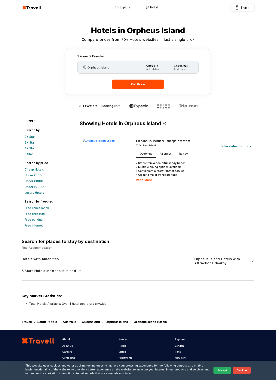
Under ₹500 (33, 175)
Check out (181, 65)
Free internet (34, 225)
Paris (178, 351)
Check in (152, 65)
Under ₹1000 (34, 181)
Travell (27, 322)
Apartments (125, 357)
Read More (144, 180)
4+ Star (30, 148)
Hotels (122, 345)
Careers (67, 351)
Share (164, 123)
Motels (122, 351)
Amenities (166, 153)
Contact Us (68, 357)
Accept (222, 370)
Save (126, 143)
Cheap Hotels (34, 169)
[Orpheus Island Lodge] (99, 140)
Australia (69, 322)
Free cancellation (37, 208)
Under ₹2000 (34, 187)
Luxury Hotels (34, 192)
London (179, 345)
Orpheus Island (147, 145)
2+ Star (30, 137)
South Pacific (47, 322)
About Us (67, 345)
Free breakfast (35, 214)
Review (183, 153)
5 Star (29, 154)
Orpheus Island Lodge (156, 141)
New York (180, 357)
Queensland (91, 322)
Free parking (34, 219)
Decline (242, 370)
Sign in (245, 7)
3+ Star (30, 142)
